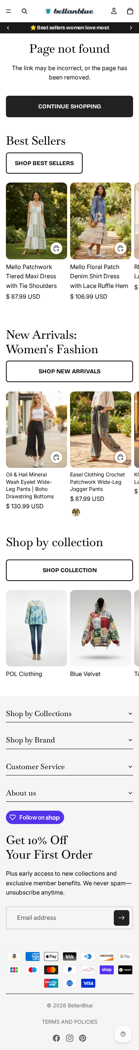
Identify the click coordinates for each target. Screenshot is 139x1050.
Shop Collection (70, 570)
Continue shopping (69, 106)
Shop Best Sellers (44, 163)
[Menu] (8, 11)
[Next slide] (131, 28)
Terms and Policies (69, 1021)
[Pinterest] (82, 1038)
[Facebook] (56, 1038)
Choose (62, 248)
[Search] (24, 11)
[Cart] (130, 11)
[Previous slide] (8, 28)
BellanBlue (80, 1005)
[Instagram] (69, 1038)
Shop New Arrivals (69, 371)
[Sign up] (121, 918)
